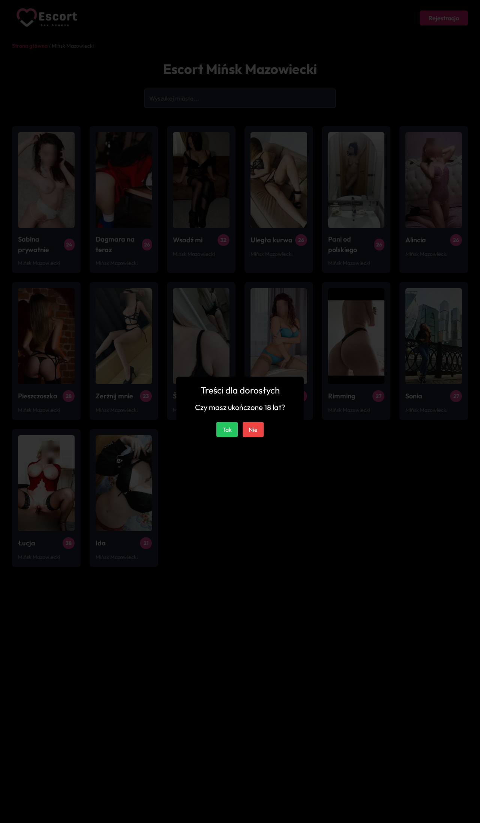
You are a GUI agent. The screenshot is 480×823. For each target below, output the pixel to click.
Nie (253, 429)
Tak (227, 429)
